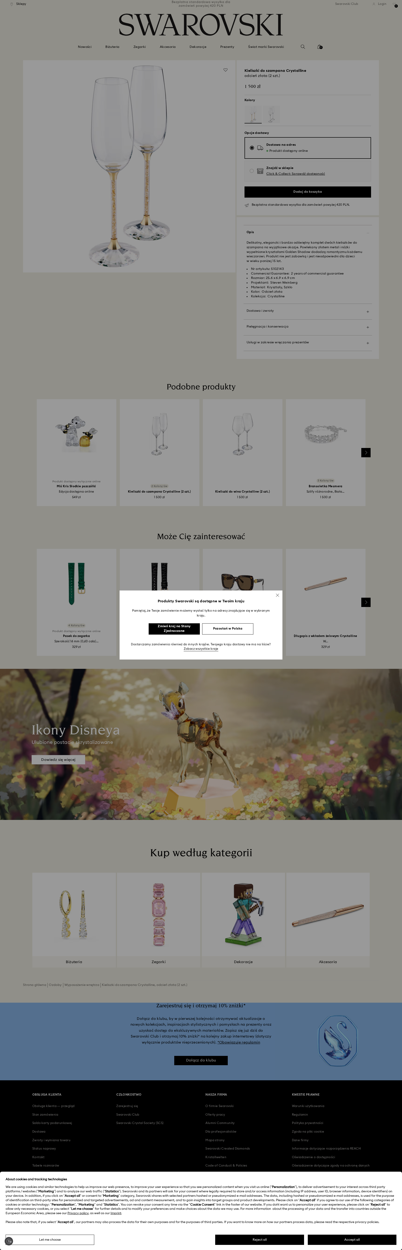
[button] (277, 595)
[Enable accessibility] (9, 1241)
